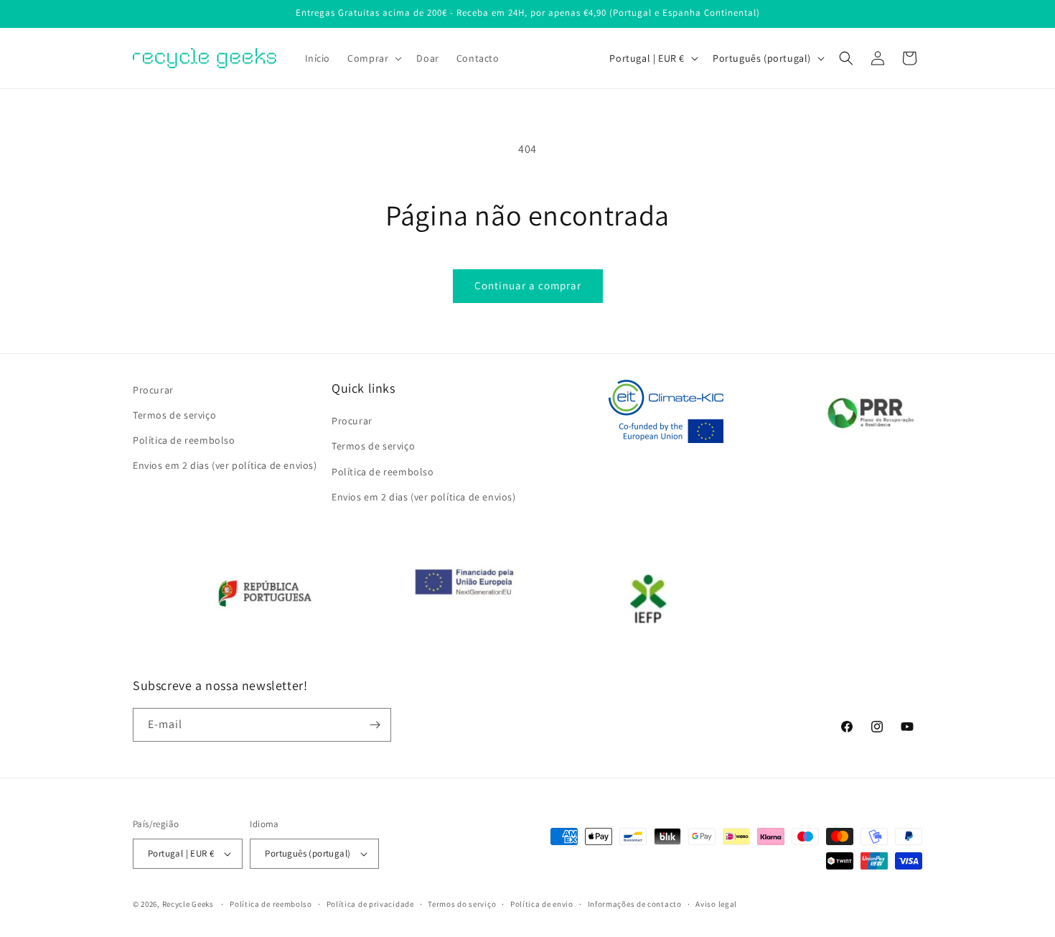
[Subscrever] (374, 725)
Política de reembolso (184, 440)
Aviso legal (716, 904)
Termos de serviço (174, 415)
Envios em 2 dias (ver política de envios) (225, 465)
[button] (373, 58)
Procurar (153, 389)
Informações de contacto (635, 904)
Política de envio (541, 904)
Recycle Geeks (188, 904)
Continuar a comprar (527, 285)
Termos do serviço (462, 904)
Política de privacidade (370, 904)
